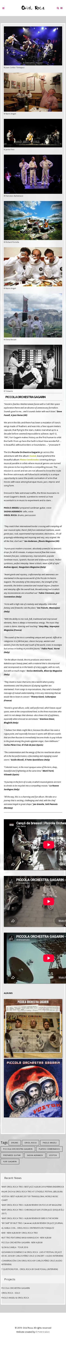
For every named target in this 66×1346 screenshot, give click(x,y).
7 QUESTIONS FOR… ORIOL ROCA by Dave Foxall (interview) (29, 1269)
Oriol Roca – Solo (10, 1293)
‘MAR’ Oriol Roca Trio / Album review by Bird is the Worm (29, 1218)
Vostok (53, 1155)
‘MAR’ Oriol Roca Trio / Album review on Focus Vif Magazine (31, 1205)
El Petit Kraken (43, 1331)
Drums (14, 1143)
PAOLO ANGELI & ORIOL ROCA (15, 1297)
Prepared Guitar (12, 1155)
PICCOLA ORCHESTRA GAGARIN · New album (21, 1242)
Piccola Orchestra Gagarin (18, 1149)
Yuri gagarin (10, 1161)
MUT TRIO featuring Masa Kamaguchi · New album (26, 1237)
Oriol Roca (31, 1143)
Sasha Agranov (35, 1155)
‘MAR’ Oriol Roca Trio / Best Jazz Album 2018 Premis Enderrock (32, 1186)
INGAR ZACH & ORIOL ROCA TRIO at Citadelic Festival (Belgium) (31, 1191)
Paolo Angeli (50, 1143)
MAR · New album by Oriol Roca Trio (19, 1232)
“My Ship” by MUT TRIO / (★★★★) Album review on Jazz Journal (32, 1223)
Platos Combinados (49, 1149)
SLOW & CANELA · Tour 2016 (14, 1247)
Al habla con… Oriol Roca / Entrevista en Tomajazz (27, 1228)
